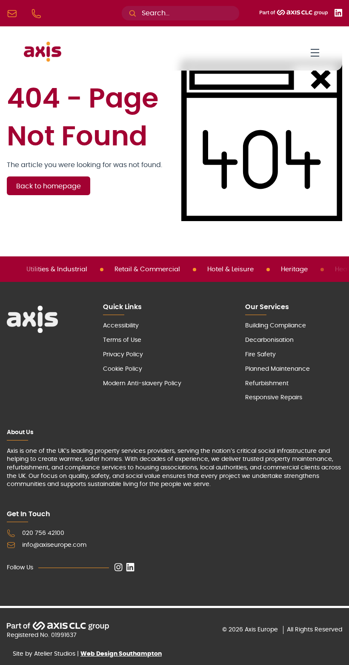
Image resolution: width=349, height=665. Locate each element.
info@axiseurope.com (54, 545)
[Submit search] (133, 13)
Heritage (294, 269)
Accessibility (121, 326)
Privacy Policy (123, 355)
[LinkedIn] (338, 14)
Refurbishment (267, 383)
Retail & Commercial (147, 269)
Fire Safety (260, 355)
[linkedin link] (130, 568)
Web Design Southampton (121, 654)
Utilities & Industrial (56, 269)
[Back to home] (42, 59)
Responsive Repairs (273, 398)
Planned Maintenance (277, 369)
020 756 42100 (43, 533)
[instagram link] (118, 568)
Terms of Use (122, 340)
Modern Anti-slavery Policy (142, 383)
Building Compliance (275, 326)
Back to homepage (48, 186)
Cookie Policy (122, 369)
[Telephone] (38, 13)
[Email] (14, 13)
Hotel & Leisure (230, 269)
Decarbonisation (269, 340)
